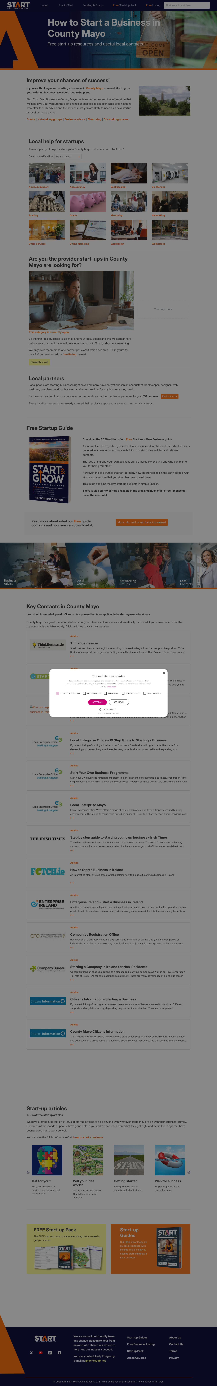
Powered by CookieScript (108, 713)
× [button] (164, 673)
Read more (111, 686)
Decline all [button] (119, 702)
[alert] (108, 693)
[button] (58, 693)
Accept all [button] (97, 702)
